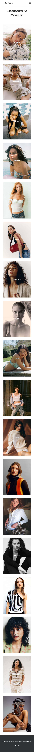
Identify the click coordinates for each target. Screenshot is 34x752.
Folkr (30, 741)
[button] (30, 3)
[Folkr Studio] (8, 3)
